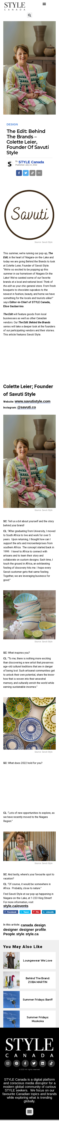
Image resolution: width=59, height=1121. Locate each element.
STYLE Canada (31, 162)
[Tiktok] (51, 1063)
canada (27, 925)
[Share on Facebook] (19, 173)
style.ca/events (15, 906)
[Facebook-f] (25, 1063)
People (9, 934)
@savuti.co (26, 407)
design (40, 925)
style (20, 934)
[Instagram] (7, 1063)
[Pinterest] (16, 1063)
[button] (44, 4)
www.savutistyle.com (32, 401)
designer (10, 929)
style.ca (32, 934)
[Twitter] (34, 1063)
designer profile (32, 929)
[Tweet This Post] (26, 173)
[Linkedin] (42, 1063)
